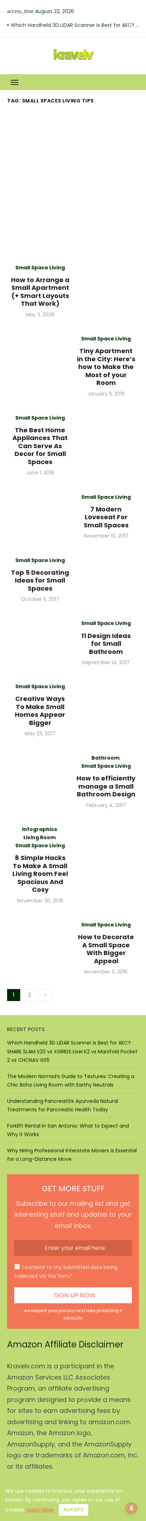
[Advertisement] (73, 183)
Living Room (39, 837)
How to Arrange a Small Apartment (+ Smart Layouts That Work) (40, 291)
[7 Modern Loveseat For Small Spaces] (40, 516)
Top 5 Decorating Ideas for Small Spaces (40, 580)
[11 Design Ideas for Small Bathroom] (40, 642)
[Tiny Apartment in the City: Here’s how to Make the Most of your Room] (40, 366)
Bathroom (105, 758)
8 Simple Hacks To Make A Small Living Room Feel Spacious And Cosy (40, 873)
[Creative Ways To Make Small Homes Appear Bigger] (106, 710)
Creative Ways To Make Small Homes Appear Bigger (40, 710)
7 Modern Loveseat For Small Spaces (106, 517)
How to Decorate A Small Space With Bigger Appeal (106, 948)
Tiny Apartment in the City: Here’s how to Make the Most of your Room (106, 366)
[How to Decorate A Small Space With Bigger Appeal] (40, 948)
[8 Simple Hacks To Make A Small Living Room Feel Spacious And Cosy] (106, 865)
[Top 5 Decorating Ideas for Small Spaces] (106, 580)
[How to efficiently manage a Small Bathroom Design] (40, 781)
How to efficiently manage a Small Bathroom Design (106, 786)
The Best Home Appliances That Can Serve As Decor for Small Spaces (40, 446)
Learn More (40, 1509)
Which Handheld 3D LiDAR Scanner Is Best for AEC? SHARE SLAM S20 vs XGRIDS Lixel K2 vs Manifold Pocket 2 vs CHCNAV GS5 (75, 25)
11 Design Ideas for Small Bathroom (106, 643)
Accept (73, 1509)
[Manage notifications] (131, 1508)
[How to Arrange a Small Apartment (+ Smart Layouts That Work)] (106, 291)
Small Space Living (40, 267)
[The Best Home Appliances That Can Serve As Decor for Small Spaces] (106, 445)
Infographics (39, 829)
